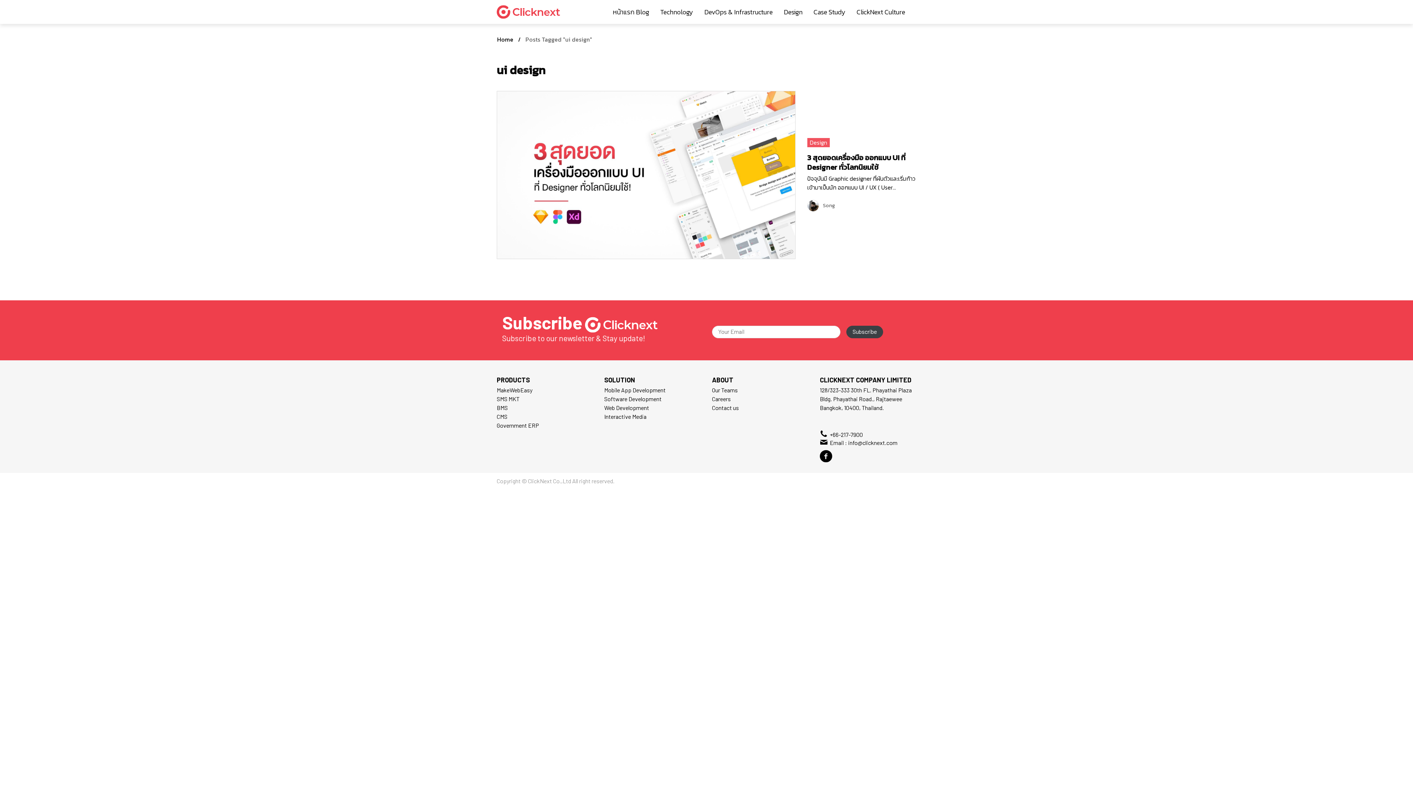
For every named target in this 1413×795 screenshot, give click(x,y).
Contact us (725, 407)
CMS (502, 416)
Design (793, 12)
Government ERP (518, 425)
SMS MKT (508, 398)
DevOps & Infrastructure (738, 12)
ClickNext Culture (881, 12)
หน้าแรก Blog (631, 12)
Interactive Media (625, 416)
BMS (502, 407)
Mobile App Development (635, 389)
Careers (721, 398)
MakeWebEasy (514, 389)
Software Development (633, 398)
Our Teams (725, 389)
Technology (676, 12)
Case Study (830, 12)
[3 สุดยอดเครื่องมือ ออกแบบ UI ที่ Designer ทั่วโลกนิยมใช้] (646, 174)
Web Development (626, 407)
